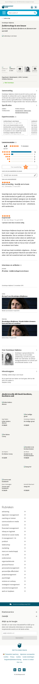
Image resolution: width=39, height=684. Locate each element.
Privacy (12, 657)
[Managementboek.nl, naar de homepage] (7, 8)
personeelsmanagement (10, 568)
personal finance (8, 565)
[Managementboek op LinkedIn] (14, 669)
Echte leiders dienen (6, 422)
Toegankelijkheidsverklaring (12, 659)
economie (5, 525)
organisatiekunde (8, 561)
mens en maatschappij (10, 551)
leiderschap (27, 111)
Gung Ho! (27, 486)
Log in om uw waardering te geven (12, 171)
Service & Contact (28, 659)
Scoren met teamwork (5, 487)
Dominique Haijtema (8, 23)
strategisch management (11, 584)
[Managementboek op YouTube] (19, 669)
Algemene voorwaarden (27, 654)
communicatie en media (10, 521)
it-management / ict (9, 538)
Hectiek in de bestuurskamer (29, 454)
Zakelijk (5, 616)
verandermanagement (10, 588)
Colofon (6, 657)
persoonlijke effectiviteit (10, 571)
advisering (5, 512)
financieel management (10, 528)
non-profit (5, 555)
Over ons (19, 662)
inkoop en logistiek (8, 531)
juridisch (5, 541)
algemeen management (10, 515)
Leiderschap (7, 18)
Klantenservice (8, 612)
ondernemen (6, 558)
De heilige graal (29, 421)
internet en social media (10, 535)
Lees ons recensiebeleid (9, 179)
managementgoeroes (21, 112)
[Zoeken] (35, 13)
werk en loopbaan (8, 591)
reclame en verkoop (9, 581)
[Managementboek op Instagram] (24, 669)
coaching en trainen (9, 518)
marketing (5, 548)
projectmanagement (9, 575)
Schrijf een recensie (11, 175)
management (19, 111)
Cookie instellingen (28, 657)
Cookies (18, 657)
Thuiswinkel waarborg (12, 654)
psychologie (6, 578)
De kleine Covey (7, 454)
